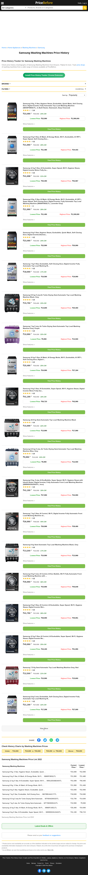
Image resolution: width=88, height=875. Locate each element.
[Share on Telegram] (57, 741)
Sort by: (65, 95)
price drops (81, 65)
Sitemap (33, 863)
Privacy (52, 863)
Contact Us (40, 863)
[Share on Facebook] (39, 741)
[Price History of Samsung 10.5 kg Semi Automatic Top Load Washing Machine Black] (12, 436)
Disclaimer (59, 863)
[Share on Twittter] (45, 741)
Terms (47, 863)
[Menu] (2, 3)
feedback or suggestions (51, 835)
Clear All (80, 89)
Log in (84, 3)
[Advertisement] (44, 28)
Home (28, 863)
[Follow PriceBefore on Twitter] (48, 872)
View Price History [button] (54, 129)
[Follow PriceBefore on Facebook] (39, 872)
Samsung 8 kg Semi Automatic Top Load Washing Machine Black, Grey (50, 545)
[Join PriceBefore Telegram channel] (44, 872)
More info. (51, 850)
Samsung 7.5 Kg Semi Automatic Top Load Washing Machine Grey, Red (50, 667)
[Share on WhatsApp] (51, 741)
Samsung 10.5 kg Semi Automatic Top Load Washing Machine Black (49, 420)
